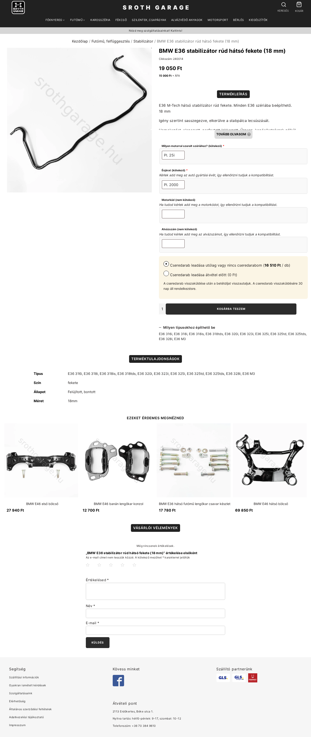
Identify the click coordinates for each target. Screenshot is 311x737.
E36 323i (246, 334)
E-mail (92, 623)
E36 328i (165, 339)
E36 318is (196, 334)
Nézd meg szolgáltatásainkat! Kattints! (155, 30)
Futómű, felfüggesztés (111, 41)
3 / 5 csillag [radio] (114, 568)
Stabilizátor (143, 41)
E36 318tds (214, 334)
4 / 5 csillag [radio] (126, 568)
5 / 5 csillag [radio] (138, 568)
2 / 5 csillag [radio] (102, 568)
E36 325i (262, 334)
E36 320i (231, 334)
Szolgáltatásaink (20, 693)
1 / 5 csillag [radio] (91, 568)
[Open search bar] (283, 5)
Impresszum (17, 725)
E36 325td (278, 334)
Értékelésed (97, 580)
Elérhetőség (17, 701)
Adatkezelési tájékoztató (26, 717)
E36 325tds (297, 334)
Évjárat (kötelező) (175, 170)
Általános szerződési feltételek (30, 709)
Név (90, 606)
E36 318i (180, 334)
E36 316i (165, 334)
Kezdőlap (80, 41)
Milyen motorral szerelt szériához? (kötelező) (193, 146)
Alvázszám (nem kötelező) (179, 229)
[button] (299, 5)
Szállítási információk (24, 677)
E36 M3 (180, 339)
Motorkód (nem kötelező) (178, 200)
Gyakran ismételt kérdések (27, 685)
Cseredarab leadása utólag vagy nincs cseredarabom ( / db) (229, 265)
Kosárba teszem (231, 308)
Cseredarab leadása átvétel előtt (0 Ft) (203, 275)
